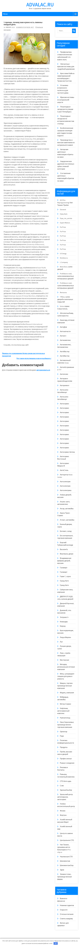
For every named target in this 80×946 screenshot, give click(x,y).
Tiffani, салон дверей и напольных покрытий (65, 299)
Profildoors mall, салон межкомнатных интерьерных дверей (65, 276)
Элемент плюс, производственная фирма (64, 876)
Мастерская (64, 660)
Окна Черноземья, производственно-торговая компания (65, 724)
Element (63, 209)
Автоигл (63, 336)
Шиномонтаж (65, 861)
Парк (62, 736)
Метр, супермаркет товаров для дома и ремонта (65, 676)
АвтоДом (63, 327)
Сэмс (62, 786)
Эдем (62, 870)
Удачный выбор (66, 790)
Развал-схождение (67, 763)
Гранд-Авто (64, 581)
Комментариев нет (25, 27)
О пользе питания (66, 914)
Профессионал (66, 759)
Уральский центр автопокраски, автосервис (65, 797)
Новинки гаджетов (67, 905)
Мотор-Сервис (65, 704)
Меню (5, 14)
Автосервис (64, 404)
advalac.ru (40, 4)
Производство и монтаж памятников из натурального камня (66, 142)
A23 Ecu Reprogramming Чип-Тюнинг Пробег (65, 202)
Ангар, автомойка (66, 508)
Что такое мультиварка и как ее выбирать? (33, 358)
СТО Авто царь (65, 781)
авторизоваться (43, 370)
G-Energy (63, 253)
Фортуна (63, 815)
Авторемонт (64, 385)
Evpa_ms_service (66, 218)
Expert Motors (65, 223)
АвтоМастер (64, 351)
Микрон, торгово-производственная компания (65, 685)
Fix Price (63, 227)
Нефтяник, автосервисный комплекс (63, 710)
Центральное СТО (67, 840)
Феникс (63, 811)
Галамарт (63, 568)
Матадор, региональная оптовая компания (66, 667)
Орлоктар (63, 732)
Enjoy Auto (63, 214)
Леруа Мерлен (65, 637)
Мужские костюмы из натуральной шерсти (65, 99)
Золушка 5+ (64, 617)
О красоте (64, 910)
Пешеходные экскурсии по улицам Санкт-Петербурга (65, 109)
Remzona (63, 292)
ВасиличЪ (64, 549)
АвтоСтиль (64, 470)
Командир (64, 622)
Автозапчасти (65, 331)
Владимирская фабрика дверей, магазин (64, 560)
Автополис (64, 374)
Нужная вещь (65, 718)
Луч (61, 642)
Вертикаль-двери (66, 554)
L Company (64, 262)
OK (56, 943)
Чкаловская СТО (66, 857)
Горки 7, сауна (65, 576)
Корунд (62, 626)
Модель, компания (67, 693)
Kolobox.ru (64, 258)
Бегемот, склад (65, 531)
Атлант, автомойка (67, 520)
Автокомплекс (65, 340)
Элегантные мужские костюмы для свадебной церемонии (66, 66)
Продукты (64, 747)
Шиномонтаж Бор (66, 865)
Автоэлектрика (65, 490)
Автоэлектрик (65, 481)
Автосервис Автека (67, 452)
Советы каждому (66, 919)
